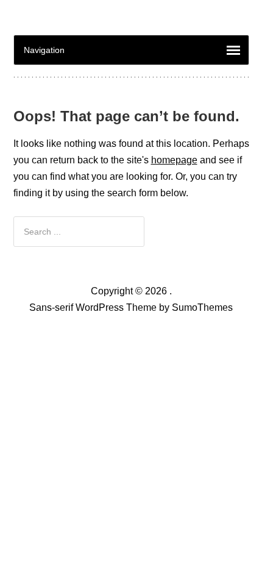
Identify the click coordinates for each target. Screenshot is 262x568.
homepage (174, 160)
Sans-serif (51, 307)
